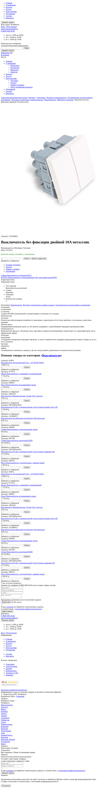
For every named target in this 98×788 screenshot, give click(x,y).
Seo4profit (20, 696)
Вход (3, 27)
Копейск (4, 711)
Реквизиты (15, 66)
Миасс (3, 709)
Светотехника (11, 666)
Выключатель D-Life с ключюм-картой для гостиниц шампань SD (28, 452)
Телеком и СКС (12, 673)
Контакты (10, 18)
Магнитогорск (7, 705)
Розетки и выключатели (57, 98)
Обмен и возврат (17, 85)
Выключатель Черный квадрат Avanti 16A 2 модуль (22, 396)
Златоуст (4, 707)
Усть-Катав (5, 742)
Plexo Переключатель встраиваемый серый (18, 385)
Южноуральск (6, 724)
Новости (14, 72)
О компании (11, 5)
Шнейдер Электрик (65, 100)
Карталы (4, 737)
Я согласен (6, 786)
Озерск (4, 714)
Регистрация (11, 27)
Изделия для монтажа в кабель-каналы (28, 100)
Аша (3, 733)
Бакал (3, 744)
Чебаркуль (5, 720)
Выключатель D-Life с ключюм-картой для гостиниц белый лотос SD (29, 407)
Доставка (14, 81)
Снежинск (5, 718)
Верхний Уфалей (8, 739)
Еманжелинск (6, 735)
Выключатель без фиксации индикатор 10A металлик (23, 418)
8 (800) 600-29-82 (8, 31)
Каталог (9, 7)
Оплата (13, 83)
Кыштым (4, 727)
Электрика (41, 98)
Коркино (4, 729)
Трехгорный (6, 731)
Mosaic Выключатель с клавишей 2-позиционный (21, 374)
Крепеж (9, 669)
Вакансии (15, 70)
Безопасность (11, 671)
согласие (10, 607)
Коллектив (15, 68)
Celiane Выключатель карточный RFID (17, 441)
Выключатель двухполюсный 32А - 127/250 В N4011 (22, 363)
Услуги (8, 9)
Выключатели (50, 100)
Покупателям (11, 12)
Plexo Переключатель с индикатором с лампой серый (22, 463)
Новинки (9, 675)
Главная (9, 3)
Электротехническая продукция (14, 98)
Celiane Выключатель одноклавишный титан (19, 429)
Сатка (3, 722)
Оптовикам (10, 14)
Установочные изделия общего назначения (72, 305)
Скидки (9, 16)
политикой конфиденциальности (28, 609)
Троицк (4, 716)
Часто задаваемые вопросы (22, 87)
